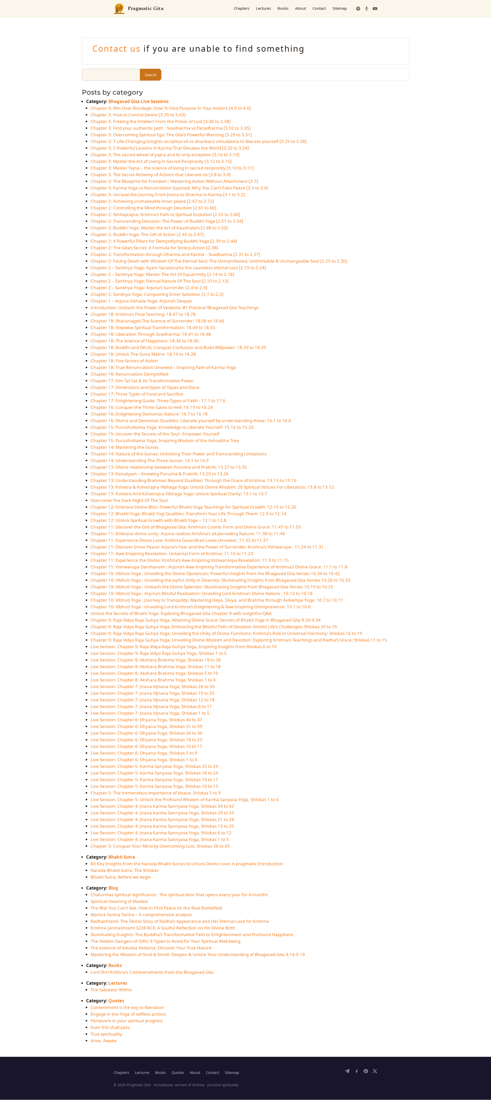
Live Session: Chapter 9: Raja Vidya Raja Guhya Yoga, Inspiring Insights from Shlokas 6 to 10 (184, 646)
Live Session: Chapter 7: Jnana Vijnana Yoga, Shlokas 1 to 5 (150, 713)
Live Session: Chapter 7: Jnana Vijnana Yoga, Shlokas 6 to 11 (151, 706)
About (300, 8)
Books (282, 8)
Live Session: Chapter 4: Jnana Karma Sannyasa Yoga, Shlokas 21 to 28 (162, 819)
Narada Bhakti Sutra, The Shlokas (125, 870)
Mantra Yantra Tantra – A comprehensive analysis (141, 914)
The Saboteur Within (111, 990)
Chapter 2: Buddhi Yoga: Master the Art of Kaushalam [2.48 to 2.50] (159, 228)
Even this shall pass (110, 1027)
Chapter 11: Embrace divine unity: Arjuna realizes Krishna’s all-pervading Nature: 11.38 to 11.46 (188, 533)
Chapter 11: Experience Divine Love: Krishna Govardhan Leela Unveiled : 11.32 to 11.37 (179, 540)
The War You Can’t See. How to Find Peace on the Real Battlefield (156, 908)
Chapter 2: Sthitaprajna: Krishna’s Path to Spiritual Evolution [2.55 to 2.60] (165, 214)
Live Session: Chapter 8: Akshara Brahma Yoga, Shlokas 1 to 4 (153, 680)
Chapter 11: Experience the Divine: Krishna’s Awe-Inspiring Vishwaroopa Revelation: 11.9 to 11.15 (190, 560)
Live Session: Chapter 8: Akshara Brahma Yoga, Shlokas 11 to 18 (156, 666)
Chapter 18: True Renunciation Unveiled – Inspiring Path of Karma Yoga (163, 367)
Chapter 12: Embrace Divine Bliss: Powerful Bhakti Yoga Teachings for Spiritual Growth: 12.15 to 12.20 (193, 507)
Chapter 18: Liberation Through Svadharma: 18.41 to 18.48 (151, 334)
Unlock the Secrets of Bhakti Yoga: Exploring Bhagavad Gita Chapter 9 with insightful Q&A (181, 613)
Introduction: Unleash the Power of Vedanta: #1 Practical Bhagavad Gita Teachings (175, 307)
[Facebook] (356, 1072)
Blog (113, 888)
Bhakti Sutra (121, 857)
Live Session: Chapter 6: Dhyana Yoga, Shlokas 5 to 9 (144, 753)
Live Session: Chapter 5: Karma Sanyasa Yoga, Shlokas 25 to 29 (154, 766)
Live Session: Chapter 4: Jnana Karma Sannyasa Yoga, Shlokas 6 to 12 (161, 833)
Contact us (117, 48)
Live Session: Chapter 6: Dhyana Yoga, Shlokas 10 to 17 (146, 746)
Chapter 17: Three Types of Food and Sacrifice (137, 394)
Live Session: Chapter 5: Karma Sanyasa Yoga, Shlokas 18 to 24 (154, 773)
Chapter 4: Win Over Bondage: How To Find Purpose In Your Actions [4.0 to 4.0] (171, 108)
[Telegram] (347, 1072)
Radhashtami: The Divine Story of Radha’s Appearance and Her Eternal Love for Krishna (180, 921)
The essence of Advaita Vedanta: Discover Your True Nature (151, 948)
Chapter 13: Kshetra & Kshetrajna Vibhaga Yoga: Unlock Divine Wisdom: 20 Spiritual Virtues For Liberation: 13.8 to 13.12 (212, 487)
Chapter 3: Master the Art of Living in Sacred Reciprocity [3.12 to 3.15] (161, 161)
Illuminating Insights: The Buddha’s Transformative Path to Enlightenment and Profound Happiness (192, 934)
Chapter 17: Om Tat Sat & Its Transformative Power (142, 381)
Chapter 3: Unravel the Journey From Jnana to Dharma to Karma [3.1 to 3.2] (168, 194)
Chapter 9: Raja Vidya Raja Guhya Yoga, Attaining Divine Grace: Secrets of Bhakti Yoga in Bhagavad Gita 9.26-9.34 (206, 620)
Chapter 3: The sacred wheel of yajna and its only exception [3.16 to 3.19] (165, 155)
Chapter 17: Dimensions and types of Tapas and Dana (145, 387)
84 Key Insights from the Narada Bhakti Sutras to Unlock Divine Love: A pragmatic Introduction (187, 864)
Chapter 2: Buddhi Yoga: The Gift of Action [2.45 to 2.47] (147, 234)
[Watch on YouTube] (375, 8)
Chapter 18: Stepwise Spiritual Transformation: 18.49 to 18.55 (153, 327)
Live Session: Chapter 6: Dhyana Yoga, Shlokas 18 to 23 (146, 740)
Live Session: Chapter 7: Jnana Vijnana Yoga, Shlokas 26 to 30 (153, 686)
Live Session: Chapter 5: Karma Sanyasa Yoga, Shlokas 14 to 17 (154, 779)
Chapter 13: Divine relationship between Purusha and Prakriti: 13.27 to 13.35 (169, 467)
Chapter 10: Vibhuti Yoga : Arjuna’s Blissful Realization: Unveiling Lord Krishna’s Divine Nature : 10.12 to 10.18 (202, 593)
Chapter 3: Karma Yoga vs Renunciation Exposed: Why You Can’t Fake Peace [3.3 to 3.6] (179, 188)
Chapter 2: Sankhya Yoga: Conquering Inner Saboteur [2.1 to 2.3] (157, 294)
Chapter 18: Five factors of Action (124, 361)
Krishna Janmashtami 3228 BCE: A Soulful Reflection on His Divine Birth (163, 928)
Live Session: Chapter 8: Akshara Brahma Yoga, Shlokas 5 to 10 (154, 673)
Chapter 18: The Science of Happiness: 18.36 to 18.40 (145, 341)
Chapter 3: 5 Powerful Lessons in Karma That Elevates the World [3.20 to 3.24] (170, 148)
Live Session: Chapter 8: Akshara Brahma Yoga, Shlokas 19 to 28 (156, 660)
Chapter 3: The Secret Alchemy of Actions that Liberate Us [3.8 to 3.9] (161, 174)
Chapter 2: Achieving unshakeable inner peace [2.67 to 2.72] (152, 201)
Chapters (241, 8)
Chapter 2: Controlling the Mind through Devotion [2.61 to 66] (153, 208)
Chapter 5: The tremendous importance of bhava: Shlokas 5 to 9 (156, 793)
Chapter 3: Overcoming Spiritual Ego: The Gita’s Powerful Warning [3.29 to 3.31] (171, 135)
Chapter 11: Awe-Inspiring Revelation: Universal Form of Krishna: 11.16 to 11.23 (172, 553)
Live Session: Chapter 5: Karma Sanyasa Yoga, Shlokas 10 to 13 (154, 786)
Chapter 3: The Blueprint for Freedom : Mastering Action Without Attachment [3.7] (174, 181)
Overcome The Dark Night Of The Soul (129, 500)
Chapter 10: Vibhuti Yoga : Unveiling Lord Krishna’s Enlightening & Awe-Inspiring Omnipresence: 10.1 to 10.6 (201, 607)
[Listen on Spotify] (358, 8)
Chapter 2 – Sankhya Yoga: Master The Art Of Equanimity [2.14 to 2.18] (162, 274)
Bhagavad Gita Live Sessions (138, 101)
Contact (319, 8)
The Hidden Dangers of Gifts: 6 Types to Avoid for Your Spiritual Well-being (165, 941)
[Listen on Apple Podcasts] (366, 8)
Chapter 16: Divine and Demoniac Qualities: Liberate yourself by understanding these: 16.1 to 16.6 (191, 420)
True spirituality (106, 1034)
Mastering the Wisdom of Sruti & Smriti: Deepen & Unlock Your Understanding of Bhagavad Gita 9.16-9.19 (198, 954)
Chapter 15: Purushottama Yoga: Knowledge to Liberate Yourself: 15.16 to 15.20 (172, 427)
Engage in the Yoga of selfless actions (128, 1014)
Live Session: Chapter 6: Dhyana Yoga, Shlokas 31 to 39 (146, 726)
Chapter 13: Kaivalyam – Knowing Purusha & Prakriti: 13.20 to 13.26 (160, 474)
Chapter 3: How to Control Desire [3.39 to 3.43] (138, 115)
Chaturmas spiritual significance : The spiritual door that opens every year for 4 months (179, 894)
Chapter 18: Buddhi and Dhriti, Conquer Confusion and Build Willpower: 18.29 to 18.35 (178, 347)
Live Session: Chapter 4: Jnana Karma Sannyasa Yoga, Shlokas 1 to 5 (160, 839)
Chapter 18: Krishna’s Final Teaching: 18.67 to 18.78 (143, 314)
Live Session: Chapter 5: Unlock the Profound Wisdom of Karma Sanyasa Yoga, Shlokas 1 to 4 (184, 799)
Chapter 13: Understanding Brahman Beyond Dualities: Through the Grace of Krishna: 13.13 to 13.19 (193, 480)
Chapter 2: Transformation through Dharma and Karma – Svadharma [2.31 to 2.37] (175, 254)
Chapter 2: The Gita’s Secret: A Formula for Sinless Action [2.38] (154, 248)
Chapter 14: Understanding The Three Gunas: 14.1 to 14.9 (150, 460)
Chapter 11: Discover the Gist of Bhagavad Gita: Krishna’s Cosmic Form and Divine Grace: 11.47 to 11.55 (196, 527)
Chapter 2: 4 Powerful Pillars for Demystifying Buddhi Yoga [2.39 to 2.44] (164, 241)
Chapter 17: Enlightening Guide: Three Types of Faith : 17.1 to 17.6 (158, 400)
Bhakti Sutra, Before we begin (121, 877)
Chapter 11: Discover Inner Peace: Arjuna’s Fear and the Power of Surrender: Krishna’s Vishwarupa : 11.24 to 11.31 (207, 547)
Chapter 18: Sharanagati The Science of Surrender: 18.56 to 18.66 (157, 321)
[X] (374, 1072)
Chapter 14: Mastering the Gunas (125, 447)
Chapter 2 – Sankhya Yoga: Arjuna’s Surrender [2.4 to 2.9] (149, 287)
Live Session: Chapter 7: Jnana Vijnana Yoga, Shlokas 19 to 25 (153, 693)
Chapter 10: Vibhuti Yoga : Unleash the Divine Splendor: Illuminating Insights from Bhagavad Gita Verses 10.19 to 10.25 (212, 587)
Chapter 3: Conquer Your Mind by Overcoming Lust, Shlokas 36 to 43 (160, 846)
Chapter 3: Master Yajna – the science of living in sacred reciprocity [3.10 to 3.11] (172, 168)
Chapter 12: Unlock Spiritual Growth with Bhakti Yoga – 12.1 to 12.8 (158, 520)
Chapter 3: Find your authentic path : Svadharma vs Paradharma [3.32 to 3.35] (171, 128)
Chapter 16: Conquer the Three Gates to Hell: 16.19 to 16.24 (152, 407)
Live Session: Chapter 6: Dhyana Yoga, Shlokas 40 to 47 (146, 720)
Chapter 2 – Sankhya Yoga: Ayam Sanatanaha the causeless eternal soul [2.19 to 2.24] (178, 268)
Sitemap (339, 8)
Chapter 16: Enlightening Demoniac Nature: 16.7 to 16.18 (149, 414)
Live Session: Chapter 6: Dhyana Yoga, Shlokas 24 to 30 (146, 733)
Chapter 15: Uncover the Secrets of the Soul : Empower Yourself (155, 434)
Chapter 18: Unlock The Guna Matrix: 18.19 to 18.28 (143, 354)
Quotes (116, 1001)
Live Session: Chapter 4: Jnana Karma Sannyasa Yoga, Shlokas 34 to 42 (162, 806)
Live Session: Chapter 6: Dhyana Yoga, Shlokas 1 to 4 (144, 759)
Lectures (263, 8)
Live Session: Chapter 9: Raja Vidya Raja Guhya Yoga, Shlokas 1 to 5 (159, 653)
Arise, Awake (104, 1040)
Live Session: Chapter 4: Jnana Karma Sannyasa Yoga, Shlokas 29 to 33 (162, 813)
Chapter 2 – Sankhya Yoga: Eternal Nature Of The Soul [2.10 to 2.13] (160, 281)
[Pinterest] (365, 1072)
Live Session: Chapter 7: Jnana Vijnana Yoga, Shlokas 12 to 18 (153, 700)
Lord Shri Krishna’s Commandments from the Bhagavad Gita (152, 972)
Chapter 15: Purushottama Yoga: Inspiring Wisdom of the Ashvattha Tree (165, 440)
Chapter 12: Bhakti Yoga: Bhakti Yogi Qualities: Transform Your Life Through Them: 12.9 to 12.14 (188, 514)
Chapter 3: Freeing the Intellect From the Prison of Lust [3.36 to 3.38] (161, 121)
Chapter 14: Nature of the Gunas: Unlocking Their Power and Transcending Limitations (178, 454)
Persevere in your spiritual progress (127, 1021)
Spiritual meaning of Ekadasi (119, 901)
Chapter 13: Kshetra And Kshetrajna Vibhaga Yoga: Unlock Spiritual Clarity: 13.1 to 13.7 (179, 494)
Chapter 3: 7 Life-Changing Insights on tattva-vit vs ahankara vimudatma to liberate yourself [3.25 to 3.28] (199, 141)
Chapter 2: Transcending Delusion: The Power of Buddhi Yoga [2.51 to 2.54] (167, 221)
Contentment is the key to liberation (127, 1007)
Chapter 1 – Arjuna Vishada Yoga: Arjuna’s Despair (141, 301)
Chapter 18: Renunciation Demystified (129, 374)
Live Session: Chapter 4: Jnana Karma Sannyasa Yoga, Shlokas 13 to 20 (162, 826)
